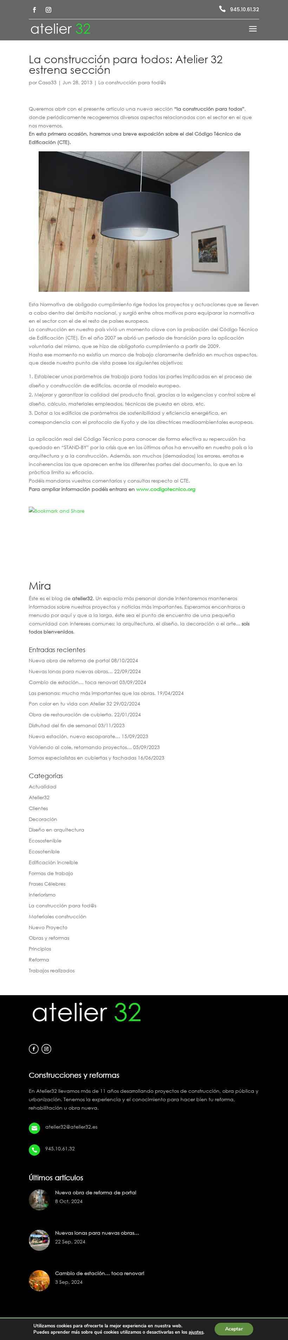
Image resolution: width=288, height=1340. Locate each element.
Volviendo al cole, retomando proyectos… (80, 747)
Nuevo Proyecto (48, 927)
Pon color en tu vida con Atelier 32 (70, 703)
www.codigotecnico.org (165, 489)
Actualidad (43, 786)
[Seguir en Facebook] (34, 9)
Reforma (39, 959)
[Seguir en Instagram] (48, 9)
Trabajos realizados (51, 970)
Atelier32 (39, 797)
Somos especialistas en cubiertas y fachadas (82, 757)
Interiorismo (42, 894)
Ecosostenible (45, 840)
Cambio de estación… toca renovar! (73, 682)
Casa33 (47, 82)
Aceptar (234, 1329)
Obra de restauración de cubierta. (71, 714)
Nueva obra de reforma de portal (69, 660)
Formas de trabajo (51, 873)
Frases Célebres (47, 883)
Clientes (38, 808)
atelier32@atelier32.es (71, 1126)
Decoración (43, 819)
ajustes (196, 1332)
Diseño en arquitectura (56, 829)
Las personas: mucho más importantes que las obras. (92, 693)
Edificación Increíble (53, 862)
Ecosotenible (44, 851)
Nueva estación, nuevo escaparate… (74, 736)
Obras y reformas (49, 937)
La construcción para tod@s (132, 82)
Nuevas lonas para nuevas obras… (71, 671)
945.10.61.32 (244, 9)
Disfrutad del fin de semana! (63, 725)
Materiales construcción (57, 916)
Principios (40, 948)
